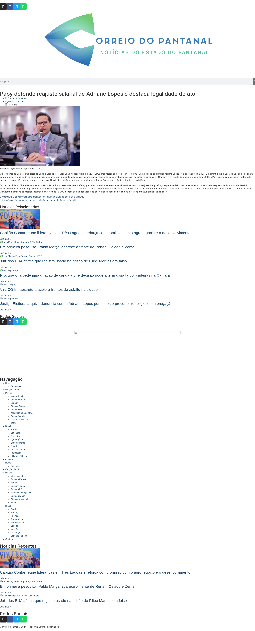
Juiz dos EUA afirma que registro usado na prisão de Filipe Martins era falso (63, 261)
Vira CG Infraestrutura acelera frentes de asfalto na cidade (49, 289)
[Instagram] (3, 6)
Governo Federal (19, 400)
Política (8, 393)
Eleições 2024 (12, 390)
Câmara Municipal (19, 419)
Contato (9, 459)
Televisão (15, 436)
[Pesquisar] (254, 81)
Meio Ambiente (18, 449)
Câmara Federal (18, 406)
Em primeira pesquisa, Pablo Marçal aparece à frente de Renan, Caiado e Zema (67, 247)
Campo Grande (18, 416)
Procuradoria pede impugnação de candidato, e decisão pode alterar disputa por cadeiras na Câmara (85, 275)
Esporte (14, 446)
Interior (14, 423)
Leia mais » (5, 239)
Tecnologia (16, 453)
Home (8, 383)
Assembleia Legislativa (22, 413)
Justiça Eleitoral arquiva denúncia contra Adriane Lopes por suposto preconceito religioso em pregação (86, 304)
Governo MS (16, 409)
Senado (14, 403)
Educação (15, 433)
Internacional (17, 396)
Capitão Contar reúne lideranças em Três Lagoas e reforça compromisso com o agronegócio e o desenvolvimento (95, 233)
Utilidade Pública (19, 456)
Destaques (16, 386)
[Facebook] (10, 6)
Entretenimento (18, 443)
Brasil (8, 426)
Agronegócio (17, 439)
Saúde (14, 429)
